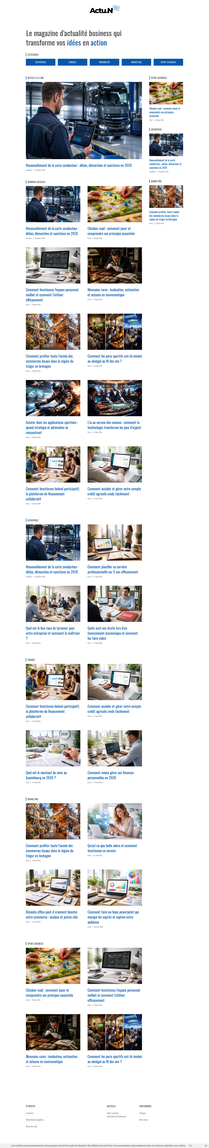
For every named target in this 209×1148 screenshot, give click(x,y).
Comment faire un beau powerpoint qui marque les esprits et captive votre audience (113, 917)
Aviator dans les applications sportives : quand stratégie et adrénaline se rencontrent (52, 427)
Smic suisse (112, 1113)
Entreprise (40, 62)
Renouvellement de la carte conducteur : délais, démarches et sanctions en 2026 (79, 165)
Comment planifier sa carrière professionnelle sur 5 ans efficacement (113, 569)
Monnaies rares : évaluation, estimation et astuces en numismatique (113, 292)
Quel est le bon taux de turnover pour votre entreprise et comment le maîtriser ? (53, 633)
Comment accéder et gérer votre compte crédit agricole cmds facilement (114, 491)
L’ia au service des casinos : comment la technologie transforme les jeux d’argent (114, 425)
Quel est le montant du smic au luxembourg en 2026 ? (46, 775)
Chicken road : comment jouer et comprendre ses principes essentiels (111, 231)
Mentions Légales (35, 1119)
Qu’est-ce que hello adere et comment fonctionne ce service (112, 848)
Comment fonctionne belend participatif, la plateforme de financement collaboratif (53, 493)
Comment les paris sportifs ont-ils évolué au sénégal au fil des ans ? (115, 358)
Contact (30, 1113)
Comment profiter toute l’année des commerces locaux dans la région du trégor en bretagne (49, 361)
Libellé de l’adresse (116, 1116)
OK (190, 1145)
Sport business (168, 62)
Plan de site (31, 1126)
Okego (142, 1113)
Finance (72, 62)
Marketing (136, 62)
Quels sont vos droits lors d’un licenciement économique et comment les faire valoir (113, 633)
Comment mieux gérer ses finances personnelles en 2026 (111, 775)
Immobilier (104, 62)
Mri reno (143, 1119)
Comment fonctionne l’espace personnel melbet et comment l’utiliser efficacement (52, 294)
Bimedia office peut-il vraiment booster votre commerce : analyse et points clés (52, 914)
